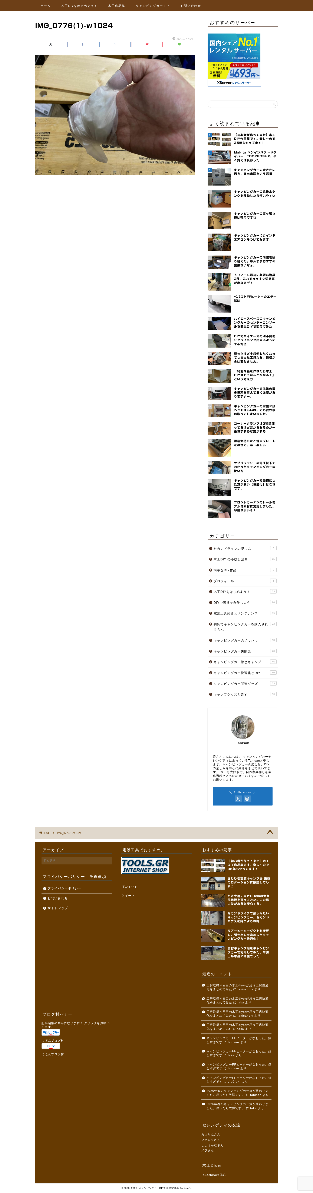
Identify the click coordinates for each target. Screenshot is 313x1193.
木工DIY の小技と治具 (244, 559)
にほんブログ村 (53, 1040)
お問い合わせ (191, 6)
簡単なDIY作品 (244, 570)
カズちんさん (210, 1134)
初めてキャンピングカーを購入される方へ (244, 627)
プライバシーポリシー (64, 888)
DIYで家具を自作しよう (244, 602)
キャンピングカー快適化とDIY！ (244, 673)
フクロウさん (210, 1140)
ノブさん (207, 1150)
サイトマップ (57, 908)
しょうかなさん (212, 1145)
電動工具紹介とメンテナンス (244, 613)
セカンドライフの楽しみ (244, 548)
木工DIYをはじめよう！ (79, 6)
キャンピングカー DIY (153, 6)
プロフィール (244, 581)
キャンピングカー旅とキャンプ (244, 662)
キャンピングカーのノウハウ (244, 640)
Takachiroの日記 (213, 1175)
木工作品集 (116, 6)
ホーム (45, 6)
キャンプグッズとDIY (244, 694)
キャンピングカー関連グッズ (244, 684)
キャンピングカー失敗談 (244, 651)
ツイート (128, 895)
